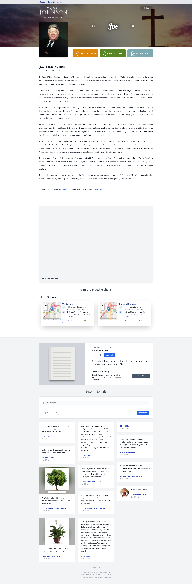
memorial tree (66, 189)
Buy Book (109, 355)
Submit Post (142, 413)
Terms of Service (102, 574)
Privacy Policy (90, 574)
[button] (51, 309)
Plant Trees (85, 321)
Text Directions (69, 321)
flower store (99, 189)
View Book (97, 355)
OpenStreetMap (98, 578)
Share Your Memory (141, 376)
